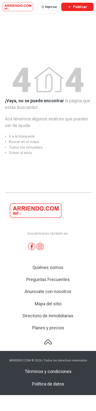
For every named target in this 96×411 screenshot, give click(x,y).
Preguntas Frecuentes (48, 279)
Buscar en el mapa (24, 142)
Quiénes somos (48, 267)
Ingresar (51, 7)
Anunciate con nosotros (48, 291)
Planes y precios (48, 327)
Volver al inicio (20, 153)
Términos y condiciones (48, 371)
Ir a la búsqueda (21, 136)
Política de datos (48, 383)
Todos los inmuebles (26, 147)
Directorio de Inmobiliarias (48, 315)
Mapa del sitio (48, 303)
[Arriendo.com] (17, 7)
